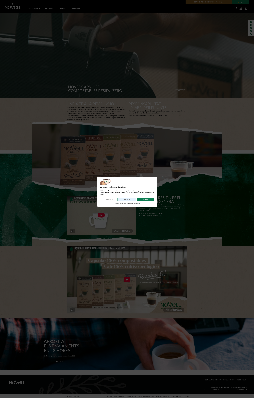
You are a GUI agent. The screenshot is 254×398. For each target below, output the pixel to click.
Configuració (109, 199)
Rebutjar (127, 199)
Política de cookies (120, 204)
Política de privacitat (133, 204)
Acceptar (145, 199)
